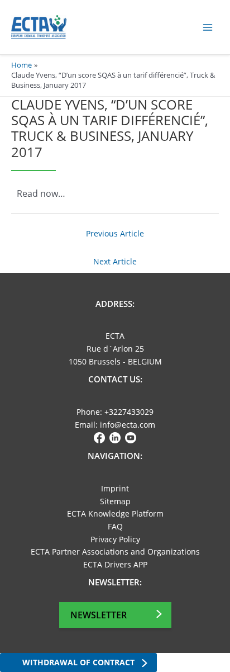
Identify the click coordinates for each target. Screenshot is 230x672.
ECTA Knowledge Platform (115, 513)
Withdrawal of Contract (78, 662)
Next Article (115, 261)
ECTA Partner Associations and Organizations (115, 551)
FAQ (115, 526)
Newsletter (98, 615)
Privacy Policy (115, 539)
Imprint (115, 488)
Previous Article (115, 233)
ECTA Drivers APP (115, 564)
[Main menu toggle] (208, 27)
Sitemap (115, 501)
